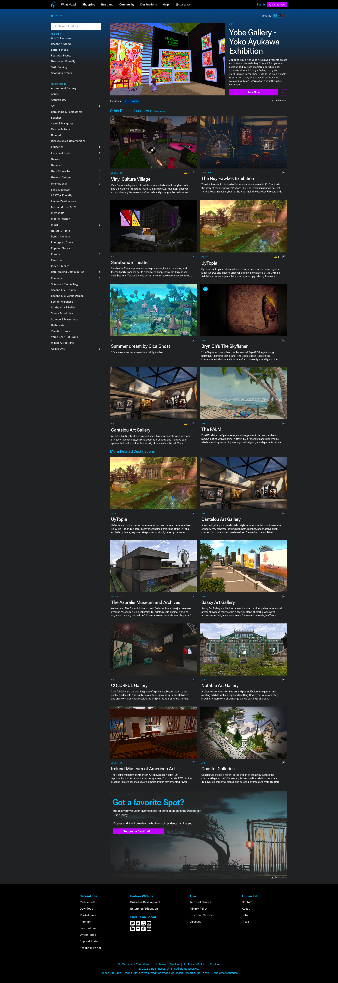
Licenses (195, 921)
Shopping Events (61, 73)
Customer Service (201, 915)
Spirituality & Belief (63, 307)
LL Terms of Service (167, 964)
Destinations (88, 928)
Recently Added (61, 44)
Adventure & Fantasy (64, 88)
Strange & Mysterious (64, 319)
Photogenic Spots (62, 242)
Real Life (56, 260)
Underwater (58, 325)
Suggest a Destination (138, 831)
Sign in (261, 4)
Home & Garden (61, 177)
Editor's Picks (59, 49)
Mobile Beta (88, 902)
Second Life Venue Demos (67, 295)
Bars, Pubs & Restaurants (66, 111)
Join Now (253, 92)
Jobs (245, 915)
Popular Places (60, 248)
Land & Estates (60, 189)
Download (86, 908)
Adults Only (58, 348)
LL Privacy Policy (194, 964)
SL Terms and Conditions (133, 964)
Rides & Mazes (60, 266)
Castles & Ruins (60, 129)
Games (55, 159)
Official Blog (88, 934)
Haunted (56, 165)
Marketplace (88, 915)
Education (57, 147)
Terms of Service (200, 902)
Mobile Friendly (61, 218)
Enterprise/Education (144, 908)
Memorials (57, 213)
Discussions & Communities (68, 141)
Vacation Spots (60, 331)
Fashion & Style (60, 153)
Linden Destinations (63, 201)
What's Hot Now (61, 38)
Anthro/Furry (58, 99)
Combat (56, 135)
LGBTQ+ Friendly (61, 195)
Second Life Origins (63, 290)
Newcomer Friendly (63, 61)
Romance (57, 278)
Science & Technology (65, 284)
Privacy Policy (198, 908)
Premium (56, 254)
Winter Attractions (62, 342)
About (246, 908)
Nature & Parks (60, 230)
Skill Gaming (59, 67)
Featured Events (61, 55)
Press (245, 921)
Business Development (145, 902)
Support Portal (89, 941)
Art (60, 15)
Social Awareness (62, 301)
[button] (68, 4)
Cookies (215, 964)
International (59, 183)
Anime (55, 94)
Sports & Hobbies (62, 313)
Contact (247, 902)
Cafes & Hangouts (62, 123)
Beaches (56, 117)
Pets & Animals (60, 236)
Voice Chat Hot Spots (64, 337)
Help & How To (60, 171)
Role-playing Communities (67, 271)
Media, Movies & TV (63, 207)
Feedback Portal (90, 947)
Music (55, 224)
